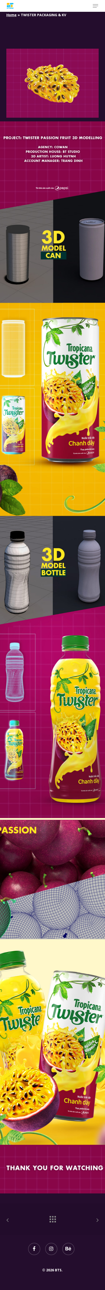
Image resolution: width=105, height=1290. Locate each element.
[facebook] (34, 1249)
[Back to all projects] (52, 1218)
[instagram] (51, 1249)
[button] (95, 5)
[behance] (68, 1249)
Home (11, 15)
